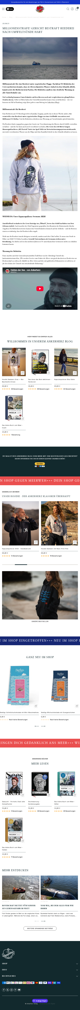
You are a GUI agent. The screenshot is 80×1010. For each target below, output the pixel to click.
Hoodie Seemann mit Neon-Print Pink (54, 549)
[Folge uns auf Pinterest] (15, 989)
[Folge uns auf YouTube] (19, 989)
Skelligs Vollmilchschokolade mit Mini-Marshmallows (19, 712)
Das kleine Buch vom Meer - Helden (12, 849)
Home (4, 17)
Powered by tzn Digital (47, 1003)
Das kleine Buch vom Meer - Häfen (64, 803)
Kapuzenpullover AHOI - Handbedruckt (16, 549)
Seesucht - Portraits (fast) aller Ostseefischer (13, 803)
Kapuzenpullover (25, 217)
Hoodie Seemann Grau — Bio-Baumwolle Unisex (13, 381)
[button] (37, 726)
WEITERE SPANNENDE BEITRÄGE (40, 928)
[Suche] (68, 9)
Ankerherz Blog (53, 102)
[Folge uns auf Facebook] (3, 989)
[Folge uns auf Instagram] (11, 989)
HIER (43, 217)
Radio (11, 9)
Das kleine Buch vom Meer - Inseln (12, 426)
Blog (10, 17)
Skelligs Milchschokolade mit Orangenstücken (58, 712)
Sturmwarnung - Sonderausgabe (34, 803)
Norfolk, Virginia (37, 114)
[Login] (72, 9)
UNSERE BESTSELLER (40, 621)
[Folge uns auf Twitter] (7, 989)
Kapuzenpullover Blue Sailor (64, 379)
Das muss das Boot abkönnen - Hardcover (39, 381)
